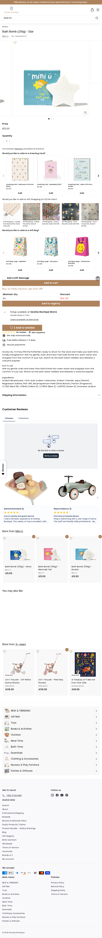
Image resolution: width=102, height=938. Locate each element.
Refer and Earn (9, 840)
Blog (4, 832)
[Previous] (4, 175)
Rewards (6, 817)
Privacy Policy (57, 882)
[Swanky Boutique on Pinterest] (66, 795)
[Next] (98, 175)
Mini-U (5, 36)
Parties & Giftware (11, 921)
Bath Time (7, 905)
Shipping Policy (58, 890)
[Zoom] (85, 112)
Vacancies (7, 851)
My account (8, 859)
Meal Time (7, 901)
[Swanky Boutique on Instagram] (52, 795)
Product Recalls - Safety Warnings (18, 828)
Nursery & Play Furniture (13, 917)
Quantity (7, 135)
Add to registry (51, 303)
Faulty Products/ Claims (14, 824)
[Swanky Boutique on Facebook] (57, 795)
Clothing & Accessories (13, 913)
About (5, 809)
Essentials (7, 909)
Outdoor (6, 898)
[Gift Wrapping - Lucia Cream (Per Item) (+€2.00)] (90, 211)
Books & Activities (10, 894)
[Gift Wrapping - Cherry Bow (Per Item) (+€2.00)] (51, 211)
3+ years (20, 644)
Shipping (19, 149)
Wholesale (7, 843)
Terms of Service (10, 847)
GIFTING (6, 886)
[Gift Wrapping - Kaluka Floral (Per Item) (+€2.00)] (31, 211)
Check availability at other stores (24, 319)
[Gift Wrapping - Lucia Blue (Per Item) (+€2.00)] (70, 211)
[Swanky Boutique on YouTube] (62, 795)
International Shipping (13, 813)
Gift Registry (8, 836)
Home (5, 26)
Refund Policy (57, 886)
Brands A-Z (7, 855)
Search (5, 805)
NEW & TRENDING (10, 882)
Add (20, 193)
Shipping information (14, 395)
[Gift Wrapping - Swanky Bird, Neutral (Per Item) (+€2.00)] (12, 211)
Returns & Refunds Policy (14, 820)
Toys (4, 890)
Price (5, 123)
